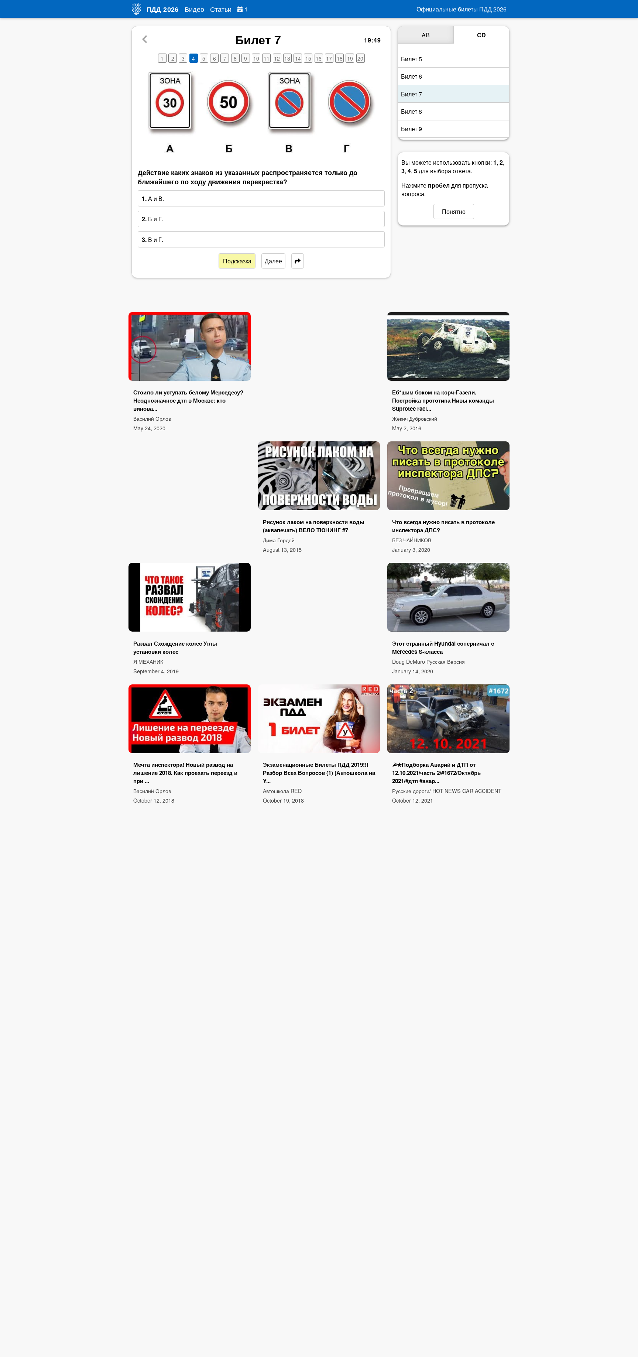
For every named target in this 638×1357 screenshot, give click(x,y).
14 (298, 58)
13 (287, 58)
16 (319, 58)
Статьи (220, 9)
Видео (194, 9)
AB (426, 35)
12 (277, 58)
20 (360, 58)
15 (308, 58)
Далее (273, 261)
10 (256, 58)
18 (340, 58)
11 (267, 58)
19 (350, 58)
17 (329, 58)
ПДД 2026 (163, 9)
